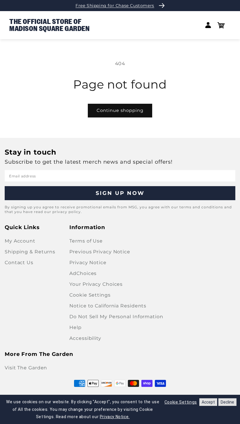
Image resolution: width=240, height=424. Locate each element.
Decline (227, 402)
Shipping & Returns (30, 252)
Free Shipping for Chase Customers (115, 5)
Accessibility (85, 338)
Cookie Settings (90, 295)
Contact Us (19, 262)
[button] (221, 25)
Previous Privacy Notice (99, 252)
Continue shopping (120, 110)
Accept (208, 402)
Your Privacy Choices (96, 284)
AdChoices (83, 273)
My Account (20, 241)
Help (75, 327)
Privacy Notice (88, 262)
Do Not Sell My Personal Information (116, 316)
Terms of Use (86, 241)
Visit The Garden (26, 368)
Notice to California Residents (107, 306)
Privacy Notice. (115, 416)
